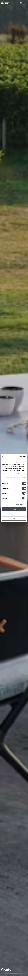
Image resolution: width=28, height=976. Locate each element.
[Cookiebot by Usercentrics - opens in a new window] (19, 456)
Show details (19, 504)
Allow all (14, 509)
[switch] (24, 488)
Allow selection (14, 514)
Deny (14, 518)
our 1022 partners (11, 464)
